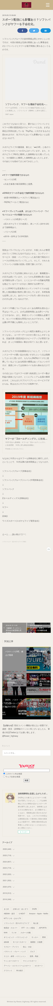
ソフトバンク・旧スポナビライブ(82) (14, 542)
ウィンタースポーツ (11, 961)
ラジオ (14, 932)
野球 (44, 937)
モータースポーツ (19, 942)
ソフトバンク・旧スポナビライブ (16, 923)
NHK (5, 932)
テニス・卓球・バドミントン (15, 956)
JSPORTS (42, 927)
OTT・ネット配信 (28, 927)
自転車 (6, 942)
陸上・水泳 (27, 946)
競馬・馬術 (34, 956)
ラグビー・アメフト (11, 946)
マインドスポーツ (30, 961)
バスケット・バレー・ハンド (15, 951)
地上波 (35, 923)
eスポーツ (39, 965)
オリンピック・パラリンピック (16, 937)
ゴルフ (32, 951)
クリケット (8, 970)
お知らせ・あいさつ (20, 909)
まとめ (6, 909)
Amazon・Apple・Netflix (38, 913)
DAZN (34, 909)
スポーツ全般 (25, 932)
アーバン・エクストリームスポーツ (17, 965)
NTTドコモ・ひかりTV (12, 918)
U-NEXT (22, 913)
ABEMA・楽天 (9, 913)
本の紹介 (19, 970)
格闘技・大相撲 (36, 942)
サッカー (35, 937)
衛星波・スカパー (10, 927)
